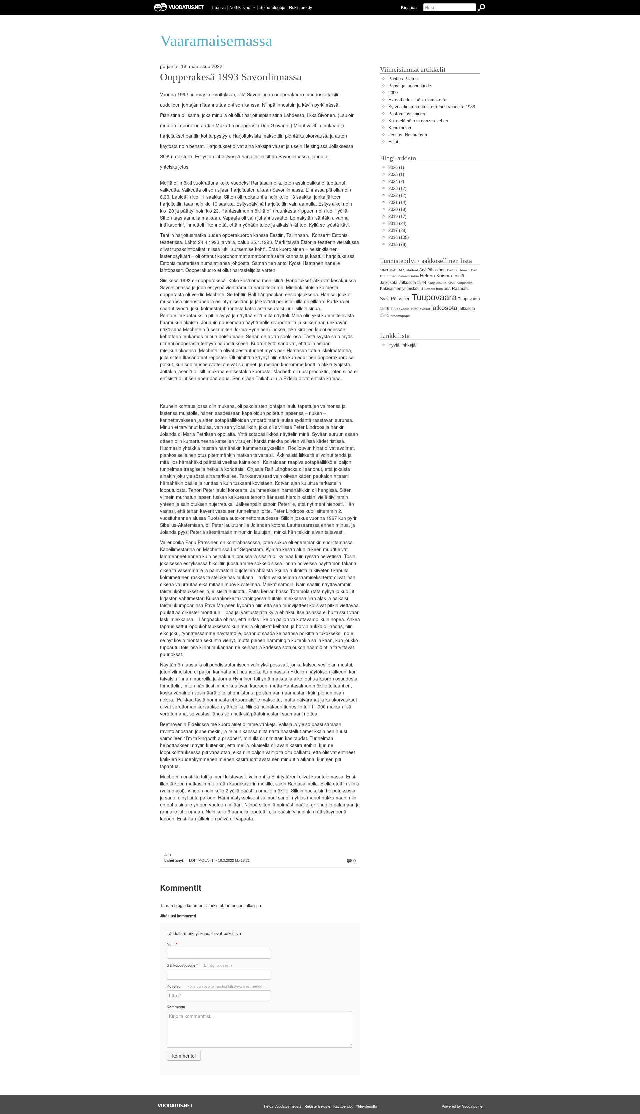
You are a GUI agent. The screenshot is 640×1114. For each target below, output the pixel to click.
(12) (397, 188)
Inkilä (458, 275)
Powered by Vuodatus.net (462, 1106)
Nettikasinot (240, 7)
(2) (396, 181)
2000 (393, 92)
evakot (425, 309)
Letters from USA (437, 289)
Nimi (172, 944)
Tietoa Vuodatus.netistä (282, 1106)
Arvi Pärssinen (432, 270)
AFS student (408, 270)
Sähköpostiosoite (199, 965)
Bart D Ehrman (458, 270)
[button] (254, 7)
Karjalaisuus (437, 283)
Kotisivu (217, 986)
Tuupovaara (434, 297)
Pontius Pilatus (403, 78)
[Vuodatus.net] (175, 1105)
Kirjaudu (409, 7)
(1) (396, 167)
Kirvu (451, 283)
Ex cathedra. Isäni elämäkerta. (418, 99)
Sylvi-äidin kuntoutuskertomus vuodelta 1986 (431, 106)
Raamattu (461, 289)
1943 (384, 270)
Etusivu (219, 7)
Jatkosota (388, 283)
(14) (397, 202)
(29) (397, 230)
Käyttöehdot (343, 1106)
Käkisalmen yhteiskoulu (401, 289)
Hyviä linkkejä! (402, 345)
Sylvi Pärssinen (395, 298)
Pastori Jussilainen (406, 113)
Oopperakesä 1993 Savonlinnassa (231, 77)
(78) (397, 244)
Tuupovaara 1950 (404, 309)
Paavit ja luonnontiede (409, 85)
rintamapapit (400, 316)
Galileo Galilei (408, 276)
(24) (397, 223)
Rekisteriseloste (317, 1106)
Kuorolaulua (399, 127)
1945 (393, 270)
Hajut (393, 141)
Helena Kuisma (436, 275)
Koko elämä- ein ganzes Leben (418, 120)
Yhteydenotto (366, 1106)
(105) (398, 237)
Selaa (272, 7)
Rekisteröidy (300, 7)
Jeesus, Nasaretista (407, 134)
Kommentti (176, 1006)
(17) (397, 216)
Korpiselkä (465, 283)
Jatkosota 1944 (412, 283)
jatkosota (444, 307)
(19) (397, 209)
